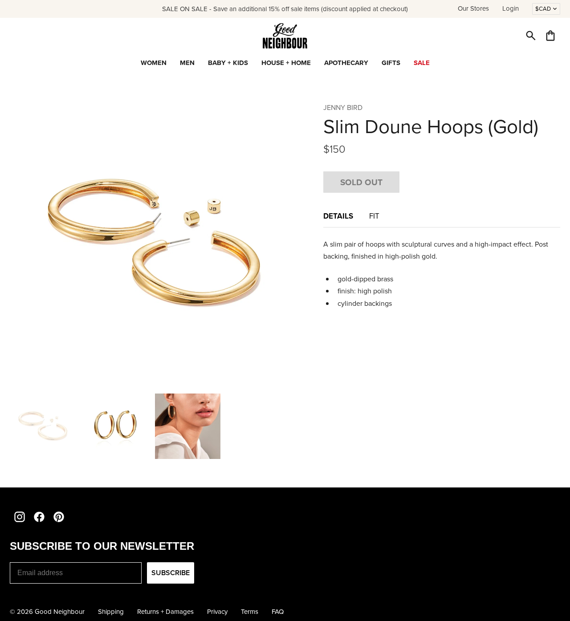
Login (510, 8)
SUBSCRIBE (170, 573)
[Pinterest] (59, 517)
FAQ (278, 612)
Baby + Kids (228, 63)
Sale (422, 63)
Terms (249, 612)
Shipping (111, 612)
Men (187, 63)
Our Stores (473, 8)
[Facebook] (39, 517)
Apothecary (346, 63)
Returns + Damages (165, 612)
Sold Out (361, 182)
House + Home (286, 63)
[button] (531, 35)
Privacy (217, 612)
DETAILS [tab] (339, 216)
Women (154, 63)
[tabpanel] (441, 273)
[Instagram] (19, 517)
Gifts (391, 63)
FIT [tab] (375, 216)
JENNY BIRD (342, 107)
